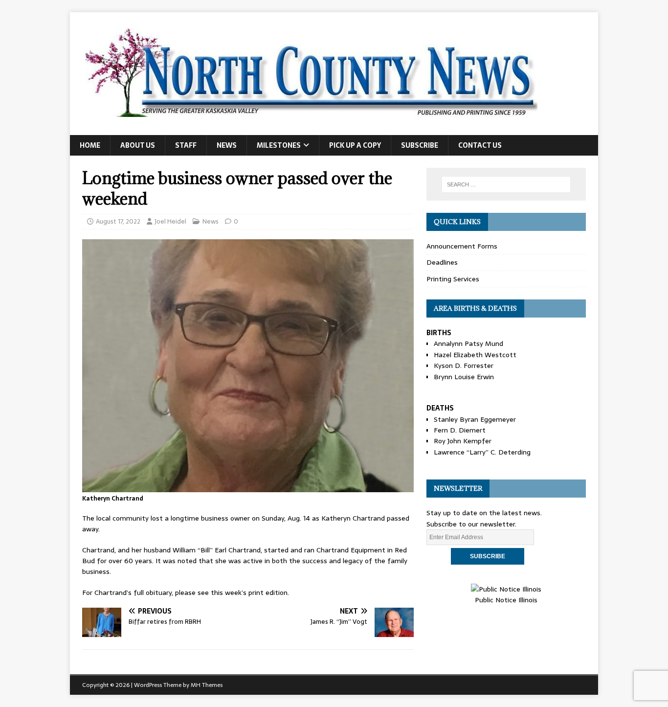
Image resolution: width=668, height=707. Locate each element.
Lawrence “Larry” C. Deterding (482, 452)
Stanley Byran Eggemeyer (475, 419)
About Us (137, 145)
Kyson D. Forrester (463, 365)
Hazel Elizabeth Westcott (475, 354)
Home (90, 145)
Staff (186, 145)
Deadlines (442, 262)
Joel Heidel (170, 221)
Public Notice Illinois (506, 599)
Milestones (279, 145)
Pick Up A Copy (355, 145)
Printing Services (452, 279)
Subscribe (419, 145)
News (227, 145)
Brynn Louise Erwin (464, 376)
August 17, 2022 (118, 221)
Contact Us (480, 145)
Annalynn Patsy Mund (468, 343)
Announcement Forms (461, 246)
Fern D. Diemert (460, 430)
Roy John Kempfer (462, 440)
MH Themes (207, 685)
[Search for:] (506, 184)
